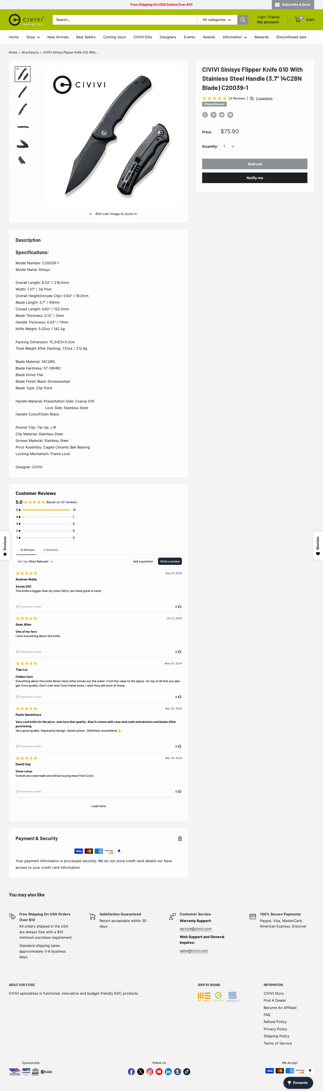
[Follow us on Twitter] (140, 1071)
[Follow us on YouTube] (159, 1071)
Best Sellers (86, 37)
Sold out (255, 164)
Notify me (255, 178)
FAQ (267, 1014)
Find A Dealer (275, 1000)
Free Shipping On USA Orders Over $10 (161, 4)
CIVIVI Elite (143, 37)
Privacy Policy (275, 1029)
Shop (30, 37)
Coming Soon (114, 37)
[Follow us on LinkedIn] (168, 1071)
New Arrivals (58, 37)
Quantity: (210, 146)
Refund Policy (275, 1021)
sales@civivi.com (194, 950)
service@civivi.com (196, 928)
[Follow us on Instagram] (149, 1071)
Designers (168, 37)
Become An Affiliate (280, 1007)
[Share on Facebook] (205, 114)
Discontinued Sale (291, 37)
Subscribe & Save (296, 4)
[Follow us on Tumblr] (177, 1071)
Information (232, 37)
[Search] (242, 20)
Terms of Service (278, 1043)
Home (14, 37)
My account (268, 22)
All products (30, 52)
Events (189, 37)
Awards (209, 37)
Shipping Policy (276, 1036)
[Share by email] (230, 114)
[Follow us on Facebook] (131, 1071)
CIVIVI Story (274, 993)
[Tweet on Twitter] (222, 114)
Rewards (261, 37)
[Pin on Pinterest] (213, 114)
